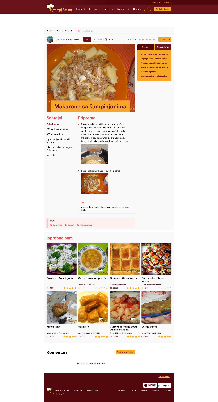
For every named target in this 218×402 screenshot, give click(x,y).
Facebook (122, 390)
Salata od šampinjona (62, 266)
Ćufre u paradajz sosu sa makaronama (125, 314)
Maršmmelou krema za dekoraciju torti (154, 54)
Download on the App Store (150, 385)
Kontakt (96, 390)
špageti (71, 225)
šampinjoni (57, 225)
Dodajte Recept (163, 9)
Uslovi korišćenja (78, 390)
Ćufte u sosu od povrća (93, 266)
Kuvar (79, 9)
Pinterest (168, 390)
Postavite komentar (125, 352)
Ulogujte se (167, 2)
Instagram (156, 390)
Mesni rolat (62, 314)
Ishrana (93, 9)
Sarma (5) (93, 314)
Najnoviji (145, 47)
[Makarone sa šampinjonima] (105, 154)
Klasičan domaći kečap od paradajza (154, 63)
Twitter (133, 390)
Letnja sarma (156, 314)
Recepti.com (60, 8)
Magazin (121, 9)
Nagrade (137, 9)
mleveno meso (86, 225)
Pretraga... (149, 9)
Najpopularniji (163, 47)
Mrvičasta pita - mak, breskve (154, 76)
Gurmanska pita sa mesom (156, 266)
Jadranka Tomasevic (69, 39)
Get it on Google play (164, 385)
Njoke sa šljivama (148, 72)
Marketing (88, 390)
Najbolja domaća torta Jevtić (154, 59)
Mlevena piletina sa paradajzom (154, 67)
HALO (61, 394)
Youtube (144, 390)
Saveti (107, 9)
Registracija (156, 2)
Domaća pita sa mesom (125, 266)
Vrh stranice (164, 376)
